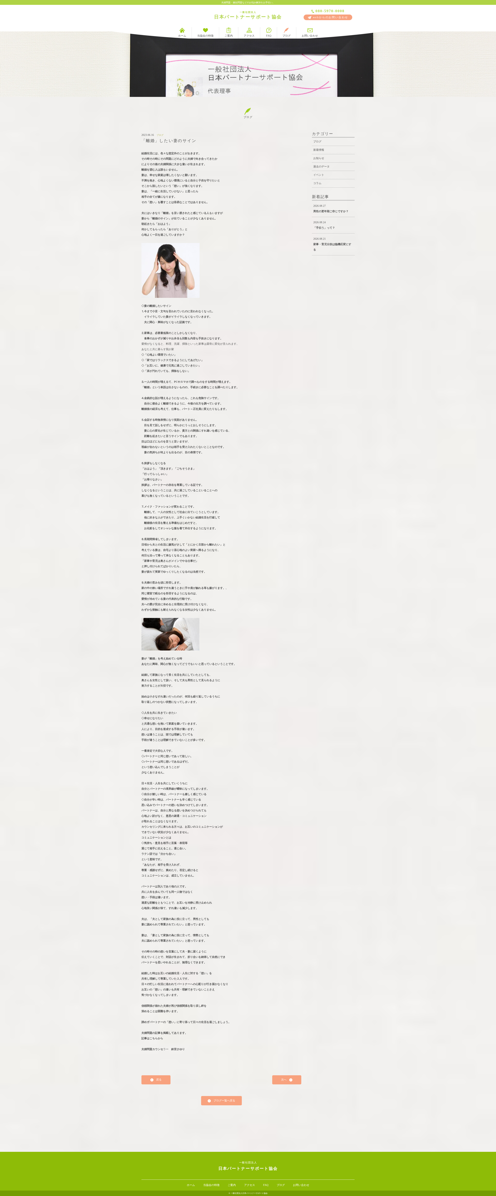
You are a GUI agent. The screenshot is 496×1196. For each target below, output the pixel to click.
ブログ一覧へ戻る (223, 1100)
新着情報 (318, 149)
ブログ (286, 35)
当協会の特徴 (205, 35)
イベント (318, 174)
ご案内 (229, 35)
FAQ (268, 35)
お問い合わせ (310, 35)
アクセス (249, 35)
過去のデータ (321, 166)
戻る (157, 1079)
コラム (317, 183)
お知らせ (318, 158)
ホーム (182, 35)
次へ (285, 1079)
